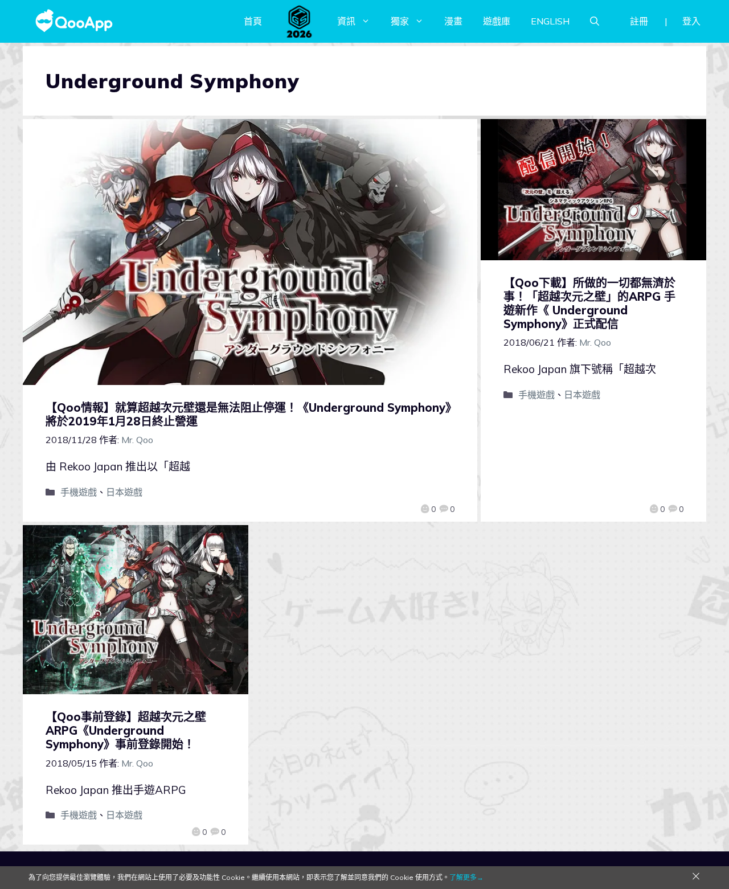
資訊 (346, 21)
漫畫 (453, 21)
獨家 (400, 21)
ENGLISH (550, 21)
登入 (691, 21)
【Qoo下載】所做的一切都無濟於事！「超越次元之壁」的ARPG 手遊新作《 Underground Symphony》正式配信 (589, 303)
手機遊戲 (78, 492)
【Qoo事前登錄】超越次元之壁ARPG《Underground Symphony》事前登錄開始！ (126, 730)
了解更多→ (466, 877)
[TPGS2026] (299, 21)
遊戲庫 (496, 21)
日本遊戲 (124, 492)
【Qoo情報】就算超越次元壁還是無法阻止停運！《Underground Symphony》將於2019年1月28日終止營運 (248, 414)
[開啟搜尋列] (594, 21)
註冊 (639, 21)
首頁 (253, 21)
